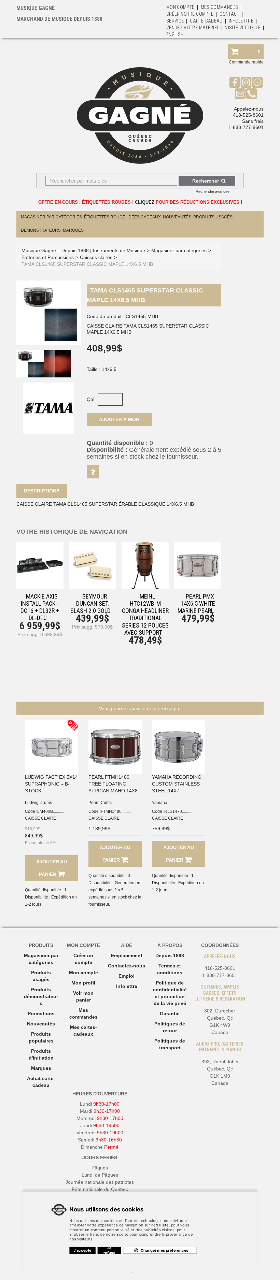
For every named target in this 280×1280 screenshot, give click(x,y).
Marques (73, 230)
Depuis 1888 (169, 955)
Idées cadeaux (144, 217)
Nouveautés (177, 217)
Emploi (126, 976)
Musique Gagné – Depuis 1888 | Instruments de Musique (83, 250)
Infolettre (241, 21)
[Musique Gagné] (140, 115)
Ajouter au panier (51, 868)
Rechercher (205, 181)
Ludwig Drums (38, 802)
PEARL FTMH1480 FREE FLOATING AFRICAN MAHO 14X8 (113, 783)
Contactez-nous (126, 965)
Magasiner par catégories (51, 217)
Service (175, 21)
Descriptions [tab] (41, 490)
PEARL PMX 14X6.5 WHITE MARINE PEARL (196, 603)
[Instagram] (246, 82)
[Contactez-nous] (240, 93)
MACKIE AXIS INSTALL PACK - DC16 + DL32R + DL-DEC (39, 607)
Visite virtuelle (243, 27)
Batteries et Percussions (48, 257)
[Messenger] (257, 82)
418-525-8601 (248, 115)
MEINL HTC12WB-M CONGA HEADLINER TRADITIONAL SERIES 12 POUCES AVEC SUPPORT (145, 614)
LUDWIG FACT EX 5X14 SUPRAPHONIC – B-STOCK (51, 783)
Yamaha (159, 802)
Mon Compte (180, 7)
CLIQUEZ (144, 202)
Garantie (170, 1013)
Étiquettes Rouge (104, 217)
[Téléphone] (251, 93)
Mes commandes (219, 7)
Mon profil (83, 983)
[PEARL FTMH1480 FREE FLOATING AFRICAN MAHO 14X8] (115, 747)
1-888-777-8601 (246, 127)
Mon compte (83, 972)
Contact (229, 14)
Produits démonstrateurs (41, 996)
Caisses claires (96, 257)
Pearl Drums (100, 802)
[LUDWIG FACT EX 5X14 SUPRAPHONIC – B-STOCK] (51, 747)
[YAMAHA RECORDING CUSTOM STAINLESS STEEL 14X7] (178, 747)
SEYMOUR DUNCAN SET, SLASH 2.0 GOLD (90, 603)
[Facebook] (234, 82)
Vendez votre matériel (192, 27)
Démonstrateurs (41, 230)
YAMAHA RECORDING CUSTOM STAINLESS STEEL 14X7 (176, 783)
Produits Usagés (213, 217)
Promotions (41, 1013)
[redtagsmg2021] (73, 725)
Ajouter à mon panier (119, 421)
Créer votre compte (189, 14)
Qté (91, 399)
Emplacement (126, 955)
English (174, 34)
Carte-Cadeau (206, 21)
